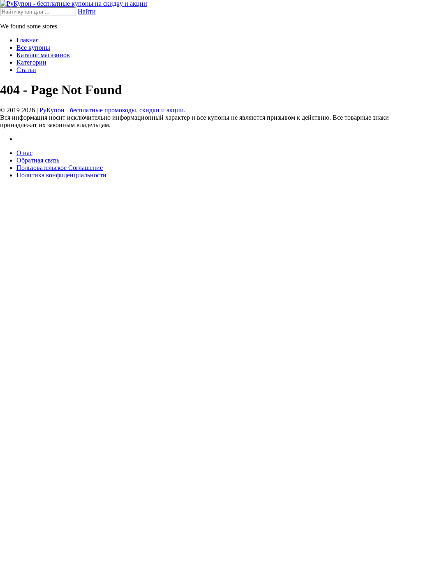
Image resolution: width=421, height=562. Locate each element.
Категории (31, 62)
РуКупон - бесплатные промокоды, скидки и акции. (112, 110)
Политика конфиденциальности (61, 175)
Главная (27, 40)
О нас (24, 152)
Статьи (26, 69)
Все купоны (33, 47)
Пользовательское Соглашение (59, 167)
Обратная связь (37, 160)
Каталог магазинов (43, 54)
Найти (87, 11)
